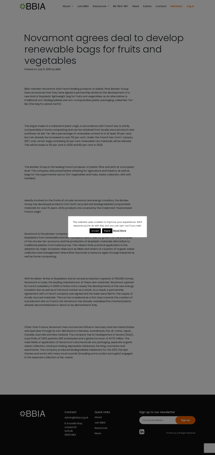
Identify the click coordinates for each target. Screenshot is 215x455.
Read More (119, 230)
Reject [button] (107, 230)
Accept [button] (95, 230)
